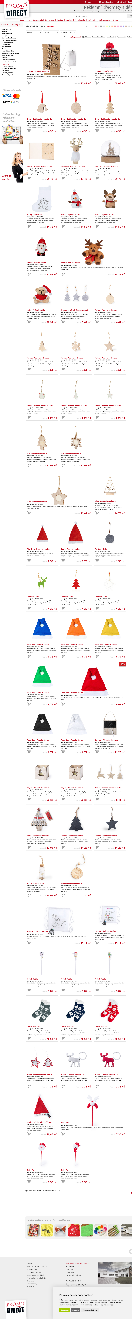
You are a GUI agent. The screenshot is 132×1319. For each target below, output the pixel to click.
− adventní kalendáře (8, 60)
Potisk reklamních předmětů (36, 1278)
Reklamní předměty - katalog (43, 20)
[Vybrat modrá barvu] (123, 26)
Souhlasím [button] (65, 1310)
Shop (28, 20)
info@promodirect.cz (115, 11)
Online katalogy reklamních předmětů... (12, 117)
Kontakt (115, 20)
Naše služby (92, 20)
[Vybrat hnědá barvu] (126, 26)
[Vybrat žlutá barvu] (107, 26)
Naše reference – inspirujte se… (49, 1220)
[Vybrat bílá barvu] (98, 26)
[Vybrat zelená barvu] (109, 26)
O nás (22, 20)
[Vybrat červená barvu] (115, 26)
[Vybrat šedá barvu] (104, 26)
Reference (30, 1281)
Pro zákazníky (80, 20)
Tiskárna (60, 20)
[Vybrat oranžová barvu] (112, 26)
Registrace (30, 1287)
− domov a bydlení (7, 66)
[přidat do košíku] (29, 83)
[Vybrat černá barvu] (101, 26)
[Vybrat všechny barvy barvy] (95, 26)
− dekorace (5, 64)
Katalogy (69, 20)
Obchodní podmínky (34, 1272)
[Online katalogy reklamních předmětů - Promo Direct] (13, 144)
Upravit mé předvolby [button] (90, 1310)
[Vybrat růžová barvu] (118, 26)
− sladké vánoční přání (9, 62)
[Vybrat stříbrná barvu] (129, 26)
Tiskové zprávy (32, 1284)
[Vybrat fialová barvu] (121, 26)
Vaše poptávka (104, 20)
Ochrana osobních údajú (35, 1275)
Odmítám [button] (75, 1310)
